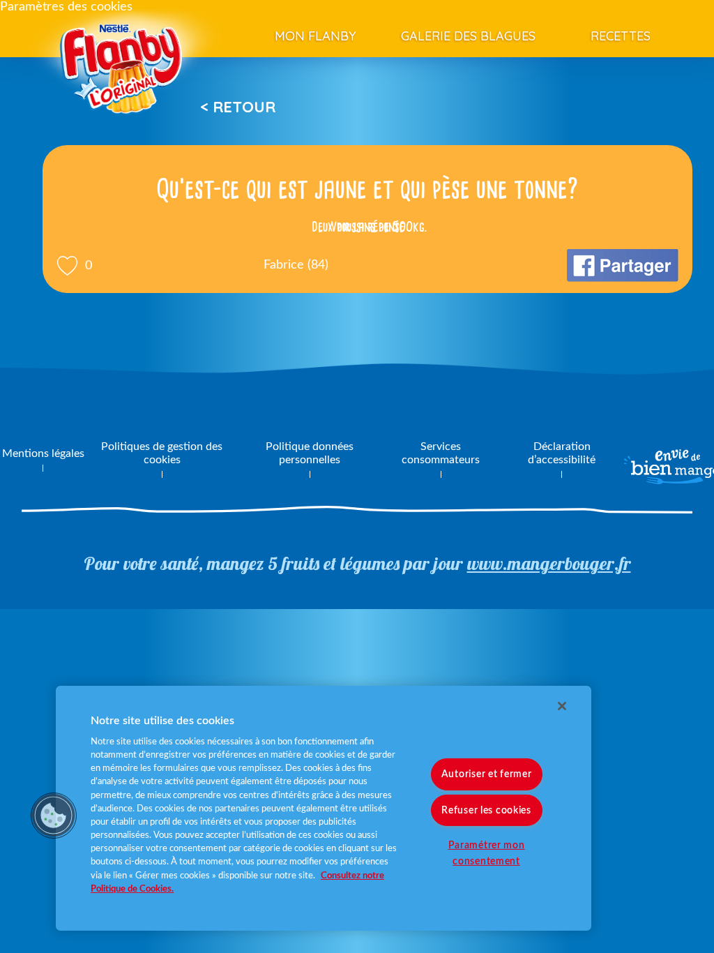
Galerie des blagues (468, 36)
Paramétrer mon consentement (486, 852)
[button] (53, 815)
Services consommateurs (441, 453)
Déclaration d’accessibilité (561, 453)
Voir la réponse (367, 226)
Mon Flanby (315, 36)
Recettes (621, 36)
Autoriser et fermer (486, 774)
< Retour (237, 107)
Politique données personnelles (310, 453)
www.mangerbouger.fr (549, 563)
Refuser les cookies (486, 809)
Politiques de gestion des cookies (161, 453)
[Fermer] (562, 706)
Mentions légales (43, 453)
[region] (323, 808)
